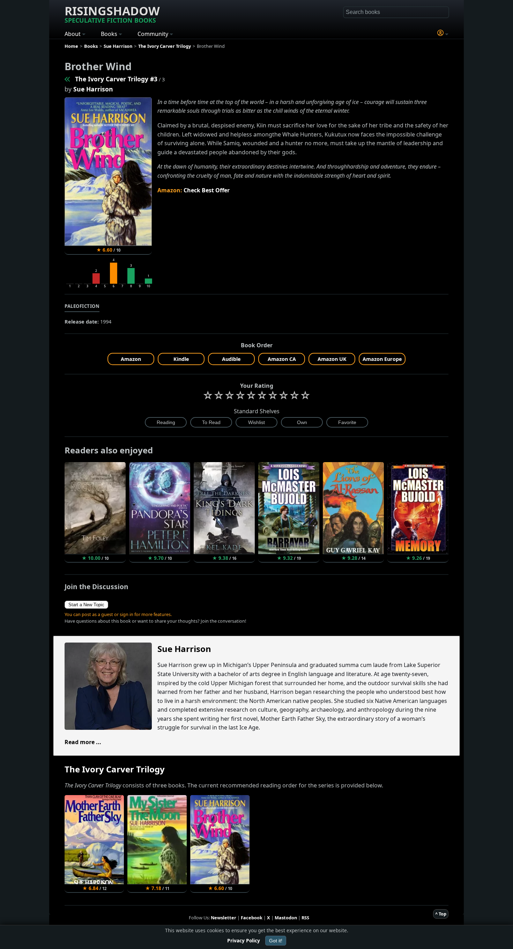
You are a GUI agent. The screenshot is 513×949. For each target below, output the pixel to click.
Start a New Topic (86, 604)
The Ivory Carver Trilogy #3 (116, 79)
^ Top (440, 914)
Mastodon (286, 917)
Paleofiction (82, 306)
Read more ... (83, 742)
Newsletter (223, 917)
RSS (305, 917)
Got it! (275, 940)
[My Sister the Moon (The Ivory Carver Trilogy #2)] (67, 79)
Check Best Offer (207, 190)
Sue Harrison (93, 89)
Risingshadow (112, 13)
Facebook (251, 917)
